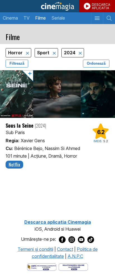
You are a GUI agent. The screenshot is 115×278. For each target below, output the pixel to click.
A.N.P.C (75, 256)
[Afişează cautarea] (109, 18)
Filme (40, 18)
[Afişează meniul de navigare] (97, 18)
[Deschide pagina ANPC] (41, 266)
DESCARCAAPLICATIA (101, 6)
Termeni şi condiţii (35, 249)
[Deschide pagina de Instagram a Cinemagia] (71, 239)
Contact (65, 249)
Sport (44, 52)
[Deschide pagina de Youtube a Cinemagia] (81, 239)
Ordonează (96, 63)
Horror (16, 52)
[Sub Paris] (57, 94)
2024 (70, 52)
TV (26, 18)
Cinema (10, 18)
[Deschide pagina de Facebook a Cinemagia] (62, 239)
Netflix (14, 164)
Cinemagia (57, 6)
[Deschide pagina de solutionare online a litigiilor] (73, 266)
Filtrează (16, 63)
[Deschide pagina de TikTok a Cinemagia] (90, 239)
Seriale (58, 18)
